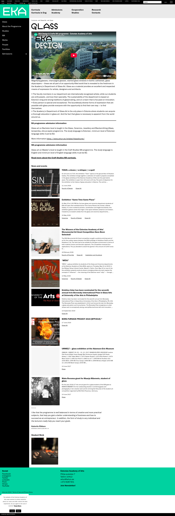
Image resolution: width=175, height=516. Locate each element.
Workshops (26, 1)
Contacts (96, 12)
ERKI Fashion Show (117, 1)
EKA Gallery (55, 1)
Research (96, 10)
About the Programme (11, 26)
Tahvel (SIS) (34, 1)
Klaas (63, 369)
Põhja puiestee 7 (68, 474)
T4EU (15, 3)
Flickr (4, 482)
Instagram (6, 476)
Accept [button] (12, 511)
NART (96, 1)
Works (5, 40)
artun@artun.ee (67, 479)
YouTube (5, 486)
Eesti (165, 2)
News (2, 1)
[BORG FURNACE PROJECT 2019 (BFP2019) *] (45, 332)
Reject (18, 511)
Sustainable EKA (135, 1)
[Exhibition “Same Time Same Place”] (45, 212)
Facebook (6, 474)
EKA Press (64, 1)
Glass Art (78, 188)
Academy (55, 12)
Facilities (6, 49)
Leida (2, 3)
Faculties (17, 1)
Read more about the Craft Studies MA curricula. (53, 157)
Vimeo (5, 484)
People (5, 44)
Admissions (56, 10)
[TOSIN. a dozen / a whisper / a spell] (45, 183)
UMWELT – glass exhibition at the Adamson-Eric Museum (88, 348)
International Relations (76, 1)
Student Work (37, 435)
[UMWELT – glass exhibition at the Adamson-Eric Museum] (45, 361)
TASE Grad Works (105, 1)
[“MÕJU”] (45, 273)
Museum (9, 3)
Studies (75, 12)
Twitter (5, 478)
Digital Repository (33, 3)
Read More (17, 506)
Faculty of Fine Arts (68, 255)
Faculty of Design (67, 188)
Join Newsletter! (68, 485)
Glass (4, 22)
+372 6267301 (67, 482)
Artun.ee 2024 (7, 492)
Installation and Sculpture (93, 255)
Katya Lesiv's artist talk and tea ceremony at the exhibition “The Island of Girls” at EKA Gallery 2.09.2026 (28, 514)
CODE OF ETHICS (89, 1)
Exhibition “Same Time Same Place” (78, 199)
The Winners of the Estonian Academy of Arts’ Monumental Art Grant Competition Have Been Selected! (83, 232)
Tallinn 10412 (66, 476)
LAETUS (126, 1)
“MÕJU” (65, 260)
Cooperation (78, 10)
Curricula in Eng (38, 12)
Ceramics (65, 218)
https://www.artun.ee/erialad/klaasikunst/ (65, 138)
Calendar (9, 1)
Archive (33, 408)
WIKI (41, 1)
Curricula (35, 10)
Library (47, 1)
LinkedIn (6, 480)
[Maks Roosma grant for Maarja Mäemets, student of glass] (45, 391)
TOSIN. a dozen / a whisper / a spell (78, 170)
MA (3, 35)
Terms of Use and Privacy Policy (22, 492)
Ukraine (21, 3)
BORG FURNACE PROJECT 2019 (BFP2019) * (82, 319)
